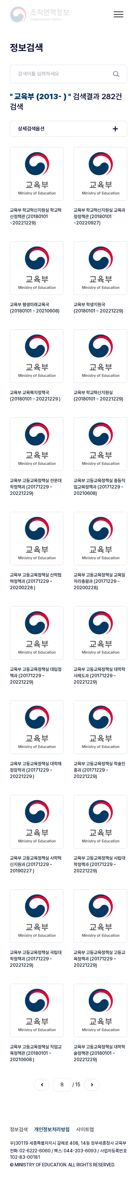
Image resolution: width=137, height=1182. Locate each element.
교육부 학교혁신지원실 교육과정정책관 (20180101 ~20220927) (99, 216)
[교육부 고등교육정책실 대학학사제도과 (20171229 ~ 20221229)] (100, 633)
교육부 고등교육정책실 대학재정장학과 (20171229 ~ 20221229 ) (35, 770)
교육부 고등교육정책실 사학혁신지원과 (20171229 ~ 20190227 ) (35, 864)
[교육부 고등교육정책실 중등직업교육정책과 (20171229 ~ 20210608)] (100, 444)
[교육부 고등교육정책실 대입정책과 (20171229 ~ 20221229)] (36, 633)
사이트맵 (85, 1130)
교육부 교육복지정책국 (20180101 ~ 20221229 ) (35, 395)
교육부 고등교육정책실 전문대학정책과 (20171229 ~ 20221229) (35, 487)
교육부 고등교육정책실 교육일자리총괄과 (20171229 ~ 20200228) (99, 581)
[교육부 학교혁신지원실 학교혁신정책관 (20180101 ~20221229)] (36, 174)
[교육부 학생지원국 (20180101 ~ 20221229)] (100, 268)
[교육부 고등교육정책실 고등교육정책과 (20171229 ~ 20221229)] (100, 916)
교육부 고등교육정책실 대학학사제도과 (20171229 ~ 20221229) (99, 676)
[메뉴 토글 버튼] (118, 14)
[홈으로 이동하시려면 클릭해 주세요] (40, 14)
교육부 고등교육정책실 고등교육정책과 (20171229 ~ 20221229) (99, 959)
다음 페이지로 (91, 1085)
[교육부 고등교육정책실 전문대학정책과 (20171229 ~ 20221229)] (36, 444)
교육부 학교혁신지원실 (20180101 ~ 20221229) (98, 395)
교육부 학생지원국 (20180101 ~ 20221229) (98, 307)
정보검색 (19, 1130)
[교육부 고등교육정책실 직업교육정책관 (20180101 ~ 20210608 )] (36, 1010)
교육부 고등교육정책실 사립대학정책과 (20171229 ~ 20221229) (99, 864)
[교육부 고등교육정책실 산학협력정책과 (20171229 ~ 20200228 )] (36, 538)
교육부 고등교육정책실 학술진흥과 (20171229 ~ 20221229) (99, 770)
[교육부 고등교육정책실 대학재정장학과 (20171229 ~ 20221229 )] (36, 727)
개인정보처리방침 (52, 1130)
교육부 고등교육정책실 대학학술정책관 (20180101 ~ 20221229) (99, 1053)
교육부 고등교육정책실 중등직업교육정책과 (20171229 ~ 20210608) (99, 487)
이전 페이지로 (41, 1085)
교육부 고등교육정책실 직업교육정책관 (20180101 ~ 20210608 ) (35, 1053)
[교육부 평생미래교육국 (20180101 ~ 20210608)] (36, 268)
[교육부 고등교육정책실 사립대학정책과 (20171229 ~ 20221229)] (100, 821)
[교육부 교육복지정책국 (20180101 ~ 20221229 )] (36, 356)
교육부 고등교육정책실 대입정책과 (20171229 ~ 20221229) (35, 676)
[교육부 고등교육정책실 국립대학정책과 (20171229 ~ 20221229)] (36, 916)
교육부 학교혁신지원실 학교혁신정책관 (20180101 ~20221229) (35, 216)
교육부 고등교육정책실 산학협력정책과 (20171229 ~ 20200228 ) (35, 581)
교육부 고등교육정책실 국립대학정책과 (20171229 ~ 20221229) (35, 959)
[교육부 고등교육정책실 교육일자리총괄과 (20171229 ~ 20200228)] (100, 538)
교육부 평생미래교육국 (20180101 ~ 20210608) (35, 307)
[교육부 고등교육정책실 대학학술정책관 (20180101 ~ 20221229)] (100, 1010)
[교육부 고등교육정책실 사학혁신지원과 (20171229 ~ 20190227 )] (36, 821)
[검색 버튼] (116, 74)
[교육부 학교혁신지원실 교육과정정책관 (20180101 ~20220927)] (100, 174)
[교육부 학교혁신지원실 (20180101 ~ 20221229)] (100, 356)
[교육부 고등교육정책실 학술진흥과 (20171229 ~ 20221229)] (100, 727)
